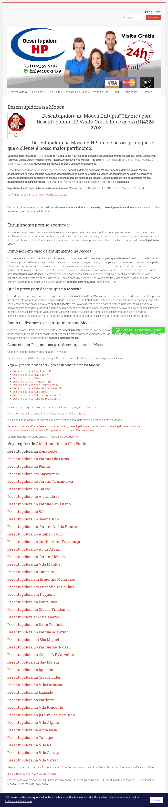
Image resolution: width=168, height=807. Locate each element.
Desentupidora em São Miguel (33, 639)
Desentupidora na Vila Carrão (32, 760)
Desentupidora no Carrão (28, 489)
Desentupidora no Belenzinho (33, 519)
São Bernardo (139, 767)
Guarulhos (92, 767)
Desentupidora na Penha (28, 466)
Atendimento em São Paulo (61, 443)
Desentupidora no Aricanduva (33, 496)
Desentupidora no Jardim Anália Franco (42, 526)
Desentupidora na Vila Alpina (33, 722)
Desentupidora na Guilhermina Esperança (43, 541)
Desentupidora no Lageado (30, 692)
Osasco (152, 767)
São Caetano (122, 767)
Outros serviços (16, 407)
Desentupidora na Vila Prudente (35, 707)
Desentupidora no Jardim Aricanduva (40, 481)
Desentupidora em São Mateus (33, 662)
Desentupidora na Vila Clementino (88, 426)
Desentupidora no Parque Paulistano (39, 504)
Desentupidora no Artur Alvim (34, 549)
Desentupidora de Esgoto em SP (32, 371)
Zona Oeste (68, 767)
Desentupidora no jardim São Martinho (41, 715)
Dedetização (79, 413)
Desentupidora (18, 92)
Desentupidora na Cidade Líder (34, 677)
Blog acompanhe (68, 436)
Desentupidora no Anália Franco (35, 534)
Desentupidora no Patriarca (31, 699)
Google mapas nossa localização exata (43, 194)
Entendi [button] (156, 800)
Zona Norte (42, 767)
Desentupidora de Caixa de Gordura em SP (38, 388)
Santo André (106, 767)
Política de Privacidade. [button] (18, 801)
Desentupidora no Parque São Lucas (38, 458)
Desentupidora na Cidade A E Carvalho (40, 654)
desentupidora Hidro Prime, (23, 426)
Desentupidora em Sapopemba (33, 473)
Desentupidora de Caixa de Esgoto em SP (37, 398)
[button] (138, 330)
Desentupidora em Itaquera (31, 594)
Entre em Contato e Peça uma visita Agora (32, 773)
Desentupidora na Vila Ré (29, 745)
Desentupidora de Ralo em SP (30, 374)
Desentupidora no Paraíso (53, 426)
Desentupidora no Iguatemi (31, 669)
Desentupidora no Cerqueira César (74, 430)
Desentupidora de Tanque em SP (32, 381)
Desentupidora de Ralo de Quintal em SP (36, 395)
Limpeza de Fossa (37, 413)
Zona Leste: (48, 451)
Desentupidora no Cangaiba (31, 571)
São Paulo (54, 92)
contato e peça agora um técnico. (76, 407)
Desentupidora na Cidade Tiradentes (38, 609)
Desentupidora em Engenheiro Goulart (40, 586)
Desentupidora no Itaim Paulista (35, 624)
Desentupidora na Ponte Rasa (32, 602)
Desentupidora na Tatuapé (30, 737)
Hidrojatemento (16, 413)
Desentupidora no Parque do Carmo (37, 632)
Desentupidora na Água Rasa (32, 730)
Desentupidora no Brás (26, 511)
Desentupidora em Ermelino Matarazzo (41, 579)
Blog (116, 92)
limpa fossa (130, 92)
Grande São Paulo (76, 92)
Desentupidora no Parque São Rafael (38, 647)
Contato (147, 92)
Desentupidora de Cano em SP (31, 391)
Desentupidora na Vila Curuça (33, 752)
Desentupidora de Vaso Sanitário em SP (36, 384)
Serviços (37, 92)
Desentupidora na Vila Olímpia (38, 430)
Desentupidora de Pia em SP (29, 378)
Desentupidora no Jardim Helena (36, 556)
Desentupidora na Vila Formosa (34, 684)
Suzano (80, 767)
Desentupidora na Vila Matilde (33, 564)
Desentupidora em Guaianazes (33, 617)
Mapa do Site (100, 92)
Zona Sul (55, 767)
